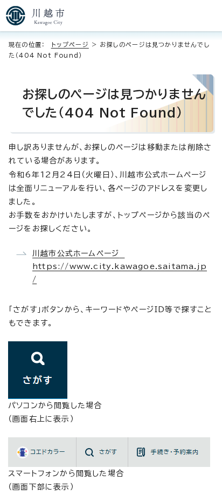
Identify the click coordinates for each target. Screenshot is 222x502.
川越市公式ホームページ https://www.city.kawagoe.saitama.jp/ (119, 266)
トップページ (70, 44)
